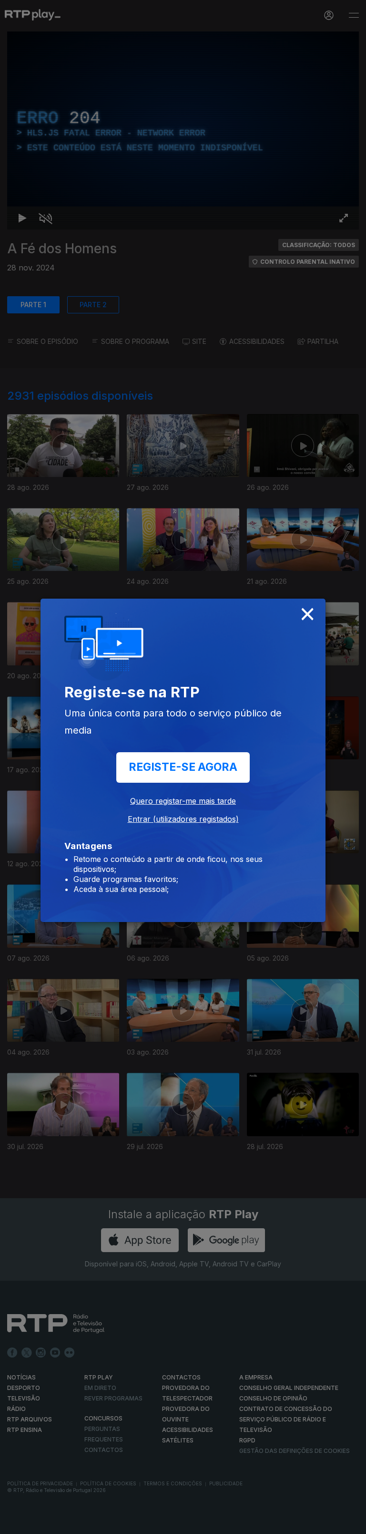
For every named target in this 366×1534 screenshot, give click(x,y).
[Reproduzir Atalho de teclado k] (15, 1522)
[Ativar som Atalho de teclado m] (38, 1522)
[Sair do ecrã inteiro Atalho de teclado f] (350, 1522)
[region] (183, 767)
